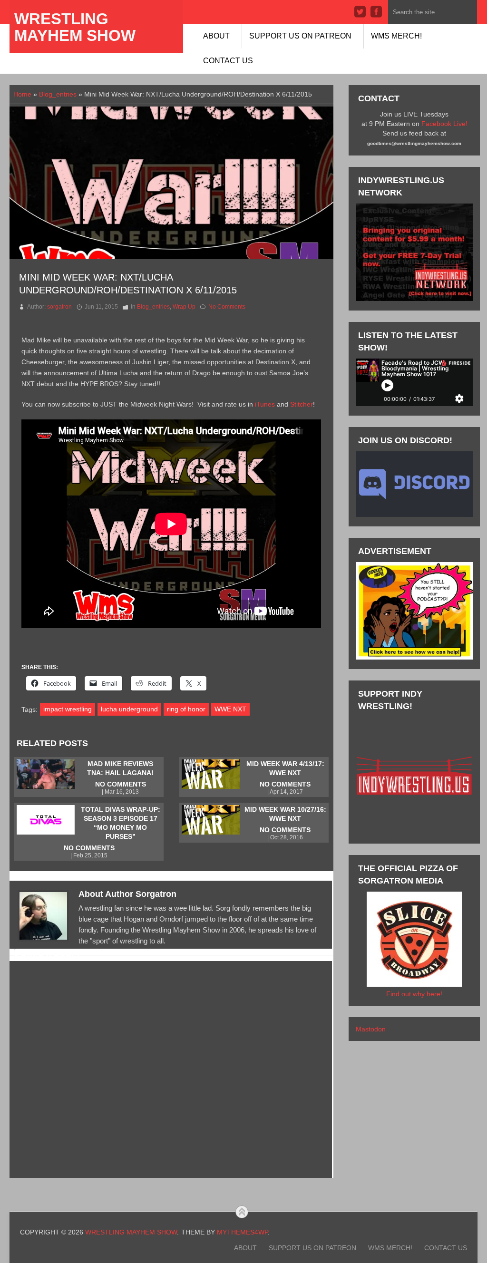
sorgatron (59, 306)
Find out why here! (414, 994)
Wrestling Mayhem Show (75, 27)
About (216, 36)
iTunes (265, 404)
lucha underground (129, 709)
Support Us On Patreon (300, 36)
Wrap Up (184, 306)
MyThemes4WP (242, 1232)
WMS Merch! (396, 36)
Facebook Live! (444, 123)
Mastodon (371, 1029)
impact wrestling (67, 709)
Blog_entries (58, 94)
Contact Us (228, 61)
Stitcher (301, 404)
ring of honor (186, 709)
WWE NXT (230, 709)
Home (22, 94)
